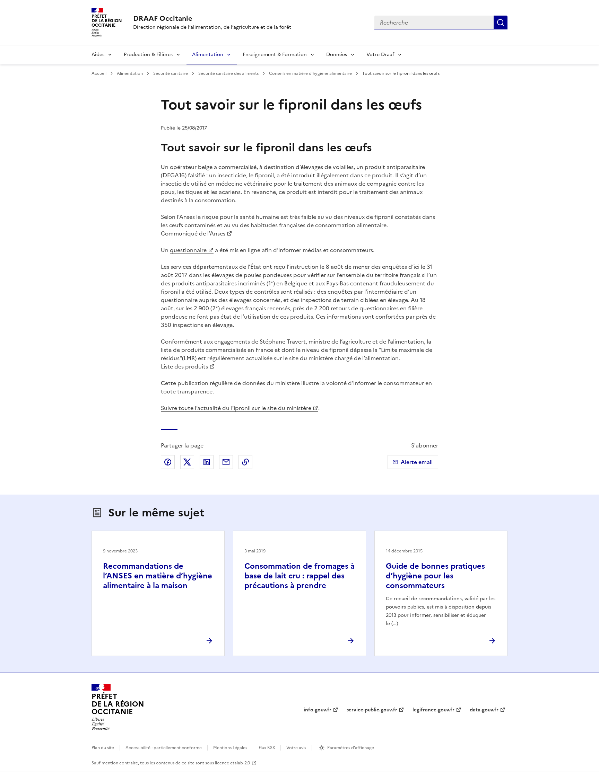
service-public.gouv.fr (372, 709)
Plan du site (103, 748)
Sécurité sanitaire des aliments (228, 73)
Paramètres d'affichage (350, 748)
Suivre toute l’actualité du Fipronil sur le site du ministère (236, 408)
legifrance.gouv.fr (433, 709)
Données (336, 54)
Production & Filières (148, 54)
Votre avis (296, 748)
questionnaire (188, 250)
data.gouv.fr (484, 709)
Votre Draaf (380, 54)
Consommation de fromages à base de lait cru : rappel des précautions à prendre (299, 575)
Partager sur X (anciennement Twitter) (187, 462)
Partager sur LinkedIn (207, 462)
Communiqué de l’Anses (193, 233)
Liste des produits (184, 366)
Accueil (99, 73)
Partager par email (226, 462)
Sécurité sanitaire (170, 73)
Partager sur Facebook (168, 462)
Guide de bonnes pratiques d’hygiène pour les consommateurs (435, 575)
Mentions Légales (230, 748)
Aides (98, 54)
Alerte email (417, 462)
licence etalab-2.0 (232, 763)
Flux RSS (267, 748)
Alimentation (207, 54)
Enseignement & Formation (275, 54)
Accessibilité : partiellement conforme (163, 748)
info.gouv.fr (317, 709)
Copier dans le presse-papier (245, 462)
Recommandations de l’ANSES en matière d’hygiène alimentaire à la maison (157, 575)
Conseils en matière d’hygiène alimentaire (310, 73)
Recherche (500, 22)
